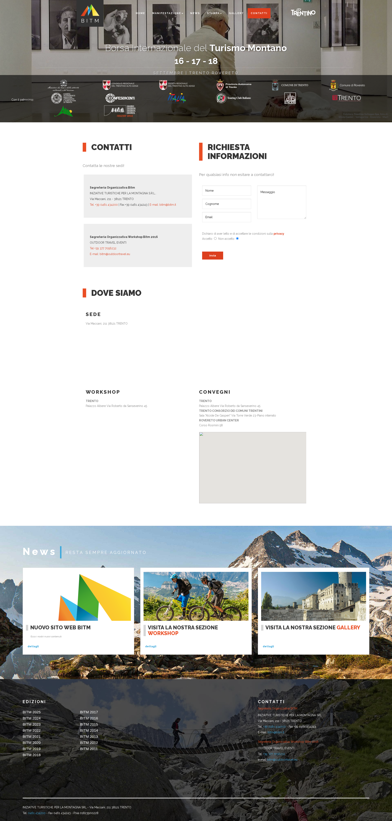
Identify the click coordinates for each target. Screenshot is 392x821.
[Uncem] (296, 98)
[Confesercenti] (126, 98)
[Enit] (183, 98)
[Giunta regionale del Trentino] (183, 85)
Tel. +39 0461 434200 (104, 204)
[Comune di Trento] (296, 85)
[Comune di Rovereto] (352, 85)
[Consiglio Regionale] (126, 85)
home (140, 13)
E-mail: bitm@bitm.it (163, 204)
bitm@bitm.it (276, 732)
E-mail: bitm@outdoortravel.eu (110, 254)
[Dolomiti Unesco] (126, 111)
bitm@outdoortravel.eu (282, 759)
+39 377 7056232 (274, 754)
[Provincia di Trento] (70, 85)
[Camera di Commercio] (70, 98)
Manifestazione (166, 13)
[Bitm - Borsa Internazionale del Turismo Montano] (90, 13)
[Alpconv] (70, 111)
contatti (259, 13)
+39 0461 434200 (274, 726)
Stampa (213, 13)
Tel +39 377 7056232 (103, 248)
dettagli (33, 646)
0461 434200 (37, 813)
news (195, 13)
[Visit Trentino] (303, 11)
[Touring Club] (239, 98)
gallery (236, 13)
